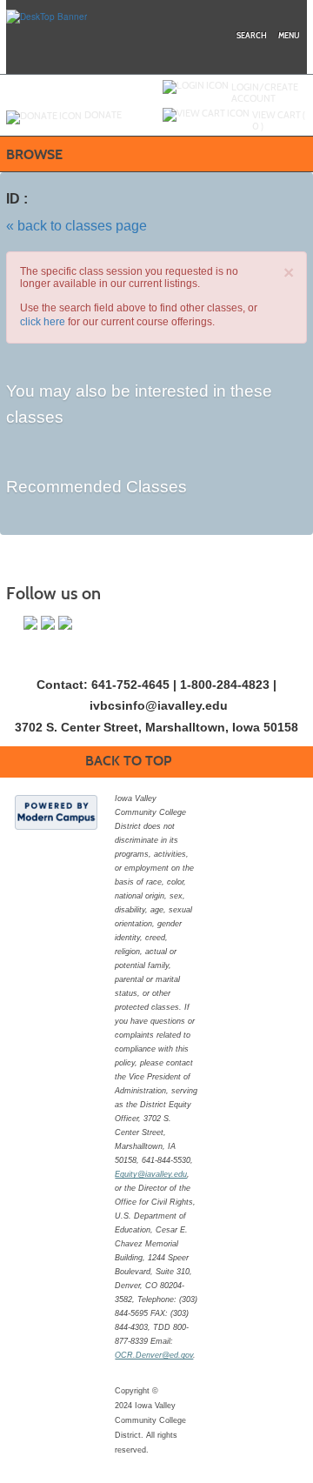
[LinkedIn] (65, 623)
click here (42, 322)
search (251, 35)
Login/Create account (264, 92)
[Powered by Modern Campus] (56, 811)
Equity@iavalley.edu (151, 1174)
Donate (103, 115)
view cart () (278, 120)
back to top (128, 760)
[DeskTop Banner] (46, 16)
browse (34, 154)
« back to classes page (76, 225)
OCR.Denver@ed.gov (154, 1355)
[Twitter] (48, 623)
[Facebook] (30, 623)
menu (288, 35)
